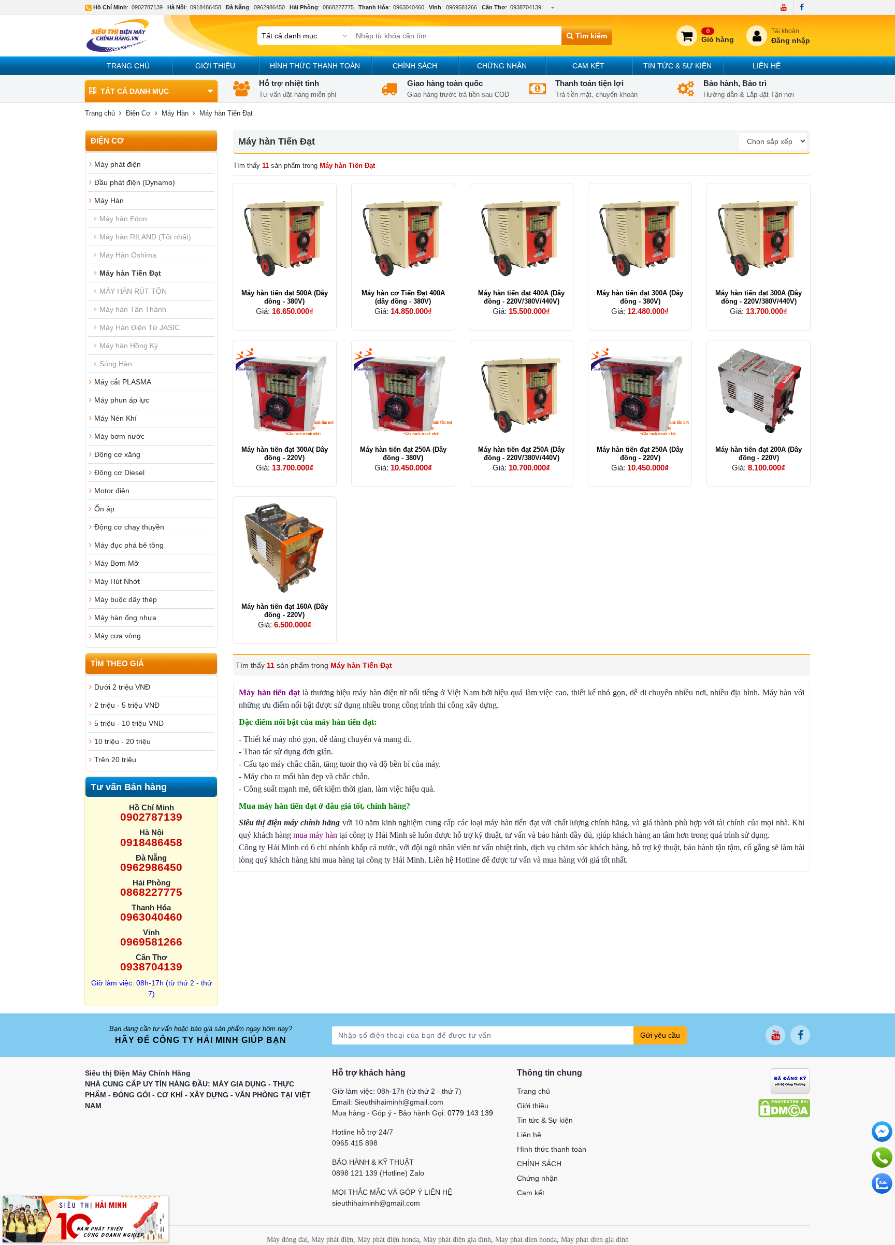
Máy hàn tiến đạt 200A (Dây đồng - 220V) (758, 454)
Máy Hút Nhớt (117, 581)
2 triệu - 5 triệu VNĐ (127, 705)
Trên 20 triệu (115, 759)
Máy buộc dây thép (125, 599)
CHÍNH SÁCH (415, 66)
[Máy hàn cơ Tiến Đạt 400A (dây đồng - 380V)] (403, 235)
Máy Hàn (109, 200)
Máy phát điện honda (388, 1239)
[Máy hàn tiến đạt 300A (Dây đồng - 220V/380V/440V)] (758, 235)
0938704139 (525, 7)
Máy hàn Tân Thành (132, 309)
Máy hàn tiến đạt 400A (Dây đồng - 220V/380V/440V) (521, 297)
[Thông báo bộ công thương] (790, 1080)
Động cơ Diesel (119, 472)
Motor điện (111, 490)
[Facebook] (801, 7)
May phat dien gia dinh (595, 1239)
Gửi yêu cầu (660, 1035)
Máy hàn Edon (123, 218)
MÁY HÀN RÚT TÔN (133, 291)
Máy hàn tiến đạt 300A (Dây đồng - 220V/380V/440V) (758, 297)
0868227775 (338, 7)
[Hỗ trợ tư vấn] (882, 1157)
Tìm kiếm (590, 36)
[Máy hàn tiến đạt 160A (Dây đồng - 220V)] (285, 548)
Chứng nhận (502, 66)
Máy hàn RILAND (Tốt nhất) (145, 237)
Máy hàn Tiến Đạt (130, 273)
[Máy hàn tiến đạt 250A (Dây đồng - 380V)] (403, 392)
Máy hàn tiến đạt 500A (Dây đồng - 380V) (284, 297)
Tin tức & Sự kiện (677, 66)
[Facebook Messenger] (882, 1131)
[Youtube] (783, 7)
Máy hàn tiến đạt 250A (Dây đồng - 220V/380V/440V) (521, 454)
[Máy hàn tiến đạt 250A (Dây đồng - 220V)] (640, 392)
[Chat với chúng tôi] (882, 1183)
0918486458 (205, 7)
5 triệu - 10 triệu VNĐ (129, 723)
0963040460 (408, 7)
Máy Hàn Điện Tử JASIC (139, 327)
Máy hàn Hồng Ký (128, 345)
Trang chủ (128, 66)
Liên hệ (767, 66)
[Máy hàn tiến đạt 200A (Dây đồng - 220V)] (758, 392)
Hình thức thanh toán (315, 66)
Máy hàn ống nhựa (125, 617)
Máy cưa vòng (117, 636)
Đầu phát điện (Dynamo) (134, 182)
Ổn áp (104, 509)
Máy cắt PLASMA (122, 382)
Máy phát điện (117, 164)
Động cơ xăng (117, 454)
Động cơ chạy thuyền (129, 527)
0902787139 (147, 7)
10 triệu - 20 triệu (122, 741)
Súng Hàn (115, 364)
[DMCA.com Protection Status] (784, 1108)
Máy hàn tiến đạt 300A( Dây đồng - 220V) (284, 454)
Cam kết (588, 66)
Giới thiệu (215, 66)
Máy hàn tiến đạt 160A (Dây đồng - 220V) (284, 611)
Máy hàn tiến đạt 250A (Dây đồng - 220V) (640, 454)
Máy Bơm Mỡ (116, 563)
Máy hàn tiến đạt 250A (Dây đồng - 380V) (403, 454)
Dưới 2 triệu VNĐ (122, 687)
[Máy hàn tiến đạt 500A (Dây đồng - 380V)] (285, 235)
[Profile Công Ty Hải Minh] (85, 1218)
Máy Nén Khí (115, 418)
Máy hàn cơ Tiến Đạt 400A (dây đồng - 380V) (403, 297)
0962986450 (269, 7)
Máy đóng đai (287, 1239)
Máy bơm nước (119, 436)
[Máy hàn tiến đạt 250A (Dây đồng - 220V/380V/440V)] (522, 392)
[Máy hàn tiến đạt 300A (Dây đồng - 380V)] (640, 235)
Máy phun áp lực (121, 400)
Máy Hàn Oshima (127, 255)
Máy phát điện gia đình (457, 1239)
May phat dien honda (526, 1239)
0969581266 (461, 7)
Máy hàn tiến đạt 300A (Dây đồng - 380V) (640, 297)
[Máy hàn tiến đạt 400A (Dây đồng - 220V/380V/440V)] (522, 235)
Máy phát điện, (333, 1239)
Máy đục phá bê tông (129, 545)
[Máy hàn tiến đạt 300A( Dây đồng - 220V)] (285, 392)
